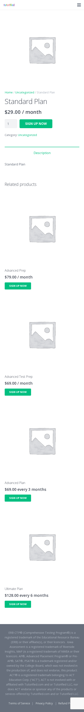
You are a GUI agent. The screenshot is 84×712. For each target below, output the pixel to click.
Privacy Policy (44, 703)
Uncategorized (24, 92)
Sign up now (36, 123)
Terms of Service (19, 703)
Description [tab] (42, 153)
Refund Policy (67, 703)
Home (9, 92)
